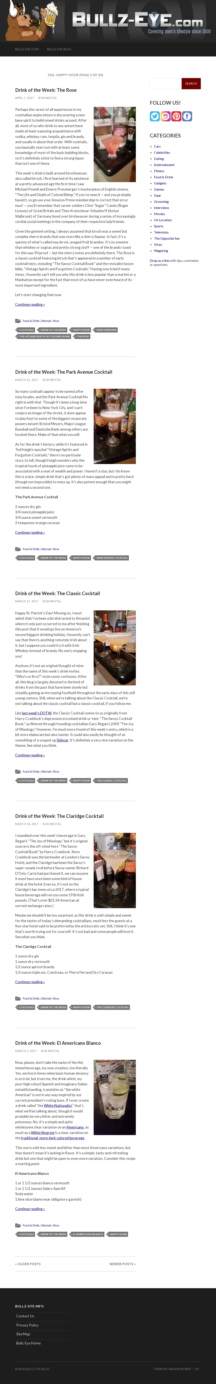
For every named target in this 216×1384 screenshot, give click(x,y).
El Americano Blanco (88, 1234)
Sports (158, 226)
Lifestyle (46, 321)
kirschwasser (106, 329)
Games (159, 189)
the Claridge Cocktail (112, 1007)
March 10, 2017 (26, 824)
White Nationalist (58, 1105)
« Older (28, 1264)
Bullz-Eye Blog (59, 49)
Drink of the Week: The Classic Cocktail (57, 593)
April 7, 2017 (24, 98)
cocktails (26, 329)
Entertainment (164, 165)
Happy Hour (81, 329)
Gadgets (160, 183)
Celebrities (162, 152)
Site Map (23, 1334)
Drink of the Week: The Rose (46, 90)
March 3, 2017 (25, 1051)
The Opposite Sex (167, 238)
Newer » (123, 1264)
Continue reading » (30, 304)
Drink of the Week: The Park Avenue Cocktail (63, 372)
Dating (159, 159)
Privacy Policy (27, 1325)
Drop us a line (159, 260)
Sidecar (62, 740)
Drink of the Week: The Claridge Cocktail (59, 816)
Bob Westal (48, 98)
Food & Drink (31, 321)
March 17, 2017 (26, 601)
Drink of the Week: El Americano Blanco (58, 1043)
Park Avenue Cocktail (112, 557)
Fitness (159, 171)
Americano (75, 1127)
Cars (157, 146)
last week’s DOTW (36, 713)
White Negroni (42, 1132)
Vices (56, 321)
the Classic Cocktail (111, 780)
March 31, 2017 (26, 380)
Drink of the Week (53, 329)
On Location (163, 220)
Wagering (161, 251)
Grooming (161, 201)
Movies (159, 214)
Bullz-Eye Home (28, 1343)
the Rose (83, 336)
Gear (157, 195)
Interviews (161, 208)
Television (161, 232)
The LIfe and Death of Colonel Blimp (44, 336)
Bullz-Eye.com (27, 49)
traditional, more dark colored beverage (52, 1138)
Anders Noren (179, 1369)
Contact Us (25, 1316)
